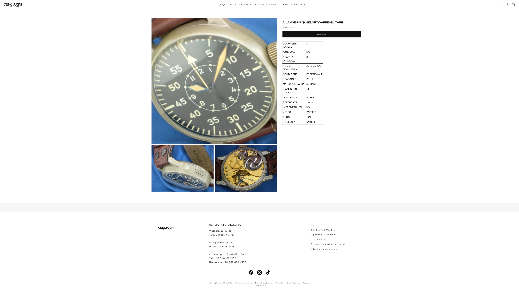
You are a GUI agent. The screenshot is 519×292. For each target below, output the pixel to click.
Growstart (262, 286)
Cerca (314, 225)
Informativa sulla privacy (264, 283)
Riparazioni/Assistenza (323, 235)
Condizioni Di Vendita (323, 230)
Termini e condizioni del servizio (328, 244)
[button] (222, 4)
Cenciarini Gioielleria (224, 283)
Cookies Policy (319, 239)
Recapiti (306, 283)
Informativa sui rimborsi (324, 249)
